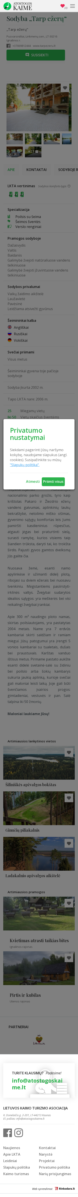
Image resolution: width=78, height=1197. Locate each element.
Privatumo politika (54, 1167)
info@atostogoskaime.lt (37, 1084)
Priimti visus (53, 481)
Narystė (45, 1154)
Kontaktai (47, 1147)
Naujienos (11, 1147)
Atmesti (33, 481)
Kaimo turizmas (16, 1173)
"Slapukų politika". (24, 464)
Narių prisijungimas (55, 1173)
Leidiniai (10, 1160)
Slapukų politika (16, 1167)
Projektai (47, 1160)
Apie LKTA (11, 1154)
